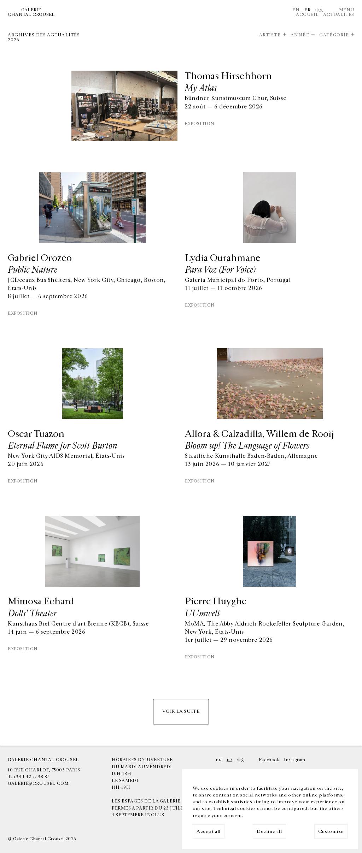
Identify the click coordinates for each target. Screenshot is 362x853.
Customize (331, 831)
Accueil (307, 14)
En (295, 9)
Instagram (294, 759)
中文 (319, 9)
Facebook (269, 759)
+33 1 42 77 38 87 (31, 776)
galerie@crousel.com (38, 783)
